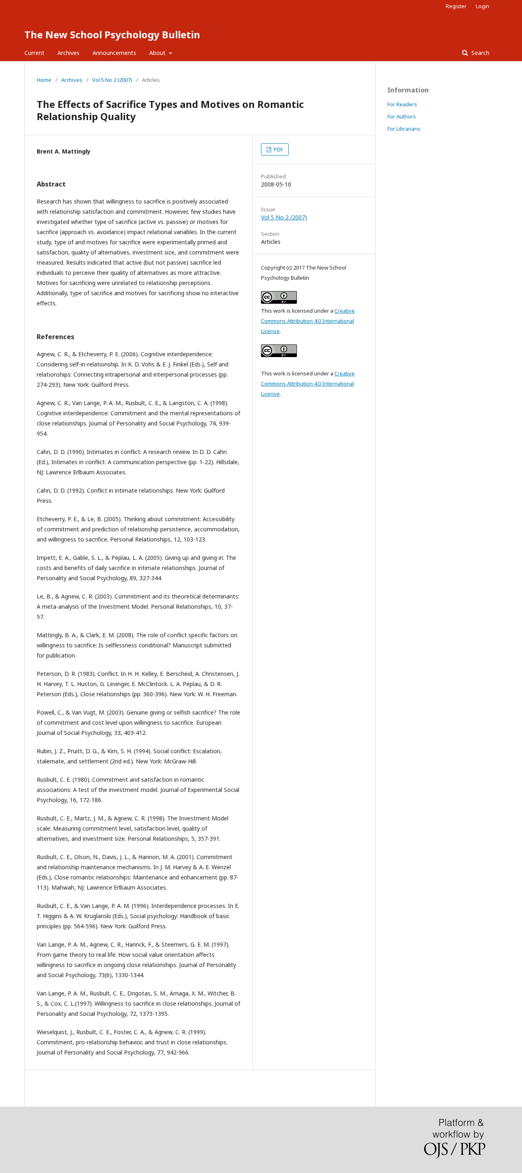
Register (456, 6)
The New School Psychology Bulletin (112, 34)
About (158, 53)
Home (44, 79)
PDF (277, 149)
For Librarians (403, 128)
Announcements (114, 53)
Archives (69, 53)
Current (34, 53)
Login (482, 6)
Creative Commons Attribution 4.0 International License (308, 321)
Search (479, 53)
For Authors (401, 116)
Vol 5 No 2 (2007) (112, 79)
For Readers (402, 104)
